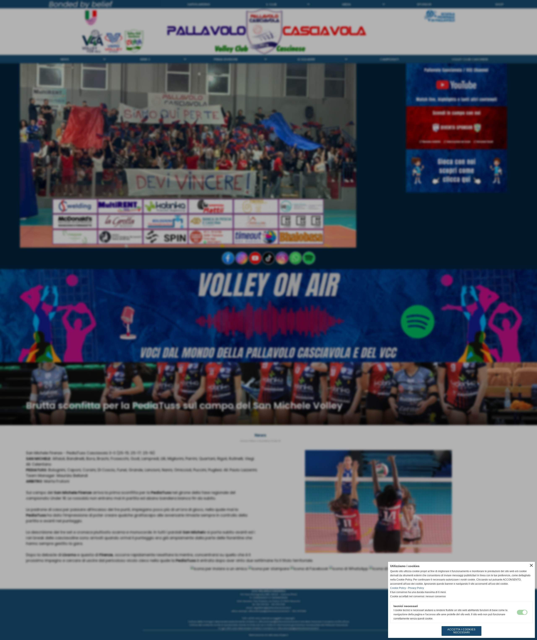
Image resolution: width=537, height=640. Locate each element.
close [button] (531, 565)
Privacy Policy (416, 588)
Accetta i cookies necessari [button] (461, 631)
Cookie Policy (398, 588)
